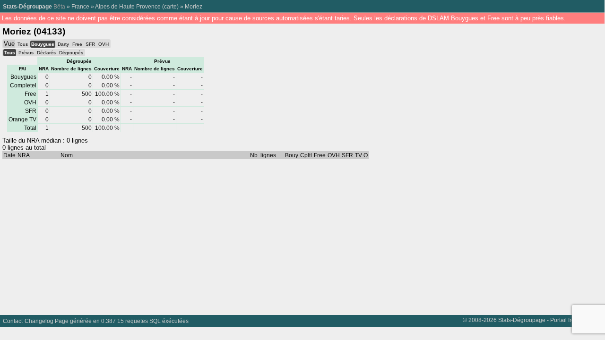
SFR (90, 44)
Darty (63, 44)
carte (170, 6)
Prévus (26, 52)
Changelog (39, 321)
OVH (103, 44)
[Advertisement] (283, 235)
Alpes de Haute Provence (128, 6)
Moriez (193, 6)
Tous (22, 44)
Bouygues (42, 44)
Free (77, 44)
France (80, 6)
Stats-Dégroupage (27, 6)
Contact (13, 321)
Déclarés (46, 52)
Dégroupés (71, 52)
